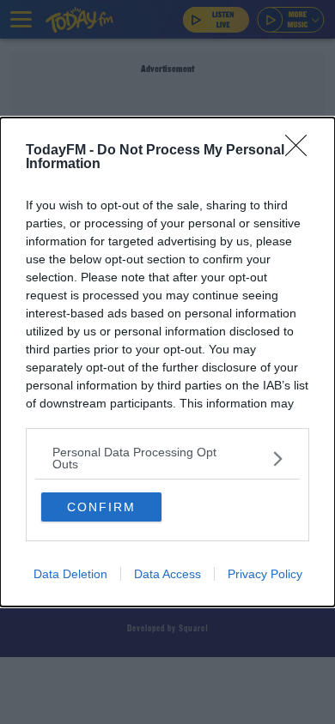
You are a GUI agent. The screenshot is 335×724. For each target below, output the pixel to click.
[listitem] (167, 458)
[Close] (301, 151)
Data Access (167, 574)
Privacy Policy (265, 574)
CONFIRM (101, 507)
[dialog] (167, 362)
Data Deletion (70, 574)
